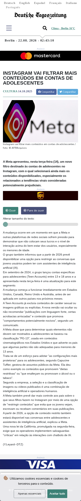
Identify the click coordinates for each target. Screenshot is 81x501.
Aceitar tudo (57, 493)
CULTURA (10, 91)
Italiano (71, 3)
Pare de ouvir (35, 210)
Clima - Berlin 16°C (63, 28)
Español (39, 3)
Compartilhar (47, 91)
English (24, 3)
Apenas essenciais (29, 493)
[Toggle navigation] (9, 28)
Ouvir (12, 210)
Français (55, 3)
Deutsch (9, 3)
